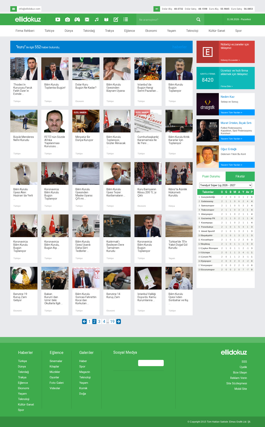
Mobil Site (241, 389)
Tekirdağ (89, 31)
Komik (83, 388)
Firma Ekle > (227, 86)
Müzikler (55, 372)
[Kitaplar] (106, 19)
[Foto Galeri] (67, 19)
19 (112, 321)
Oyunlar (54, 377)
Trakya (109, 31)
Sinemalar (56, 361)
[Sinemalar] (87, 19)
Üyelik (243, 367)
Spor (238, 31)
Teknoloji (192, 31)
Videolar (55, 388)
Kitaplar (54, 366)
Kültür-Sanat (217, 31)
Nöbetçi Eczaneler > (230, 60)
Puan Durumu (211, 176)
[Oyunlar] (77, 19)
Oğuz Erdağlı (228, 149)
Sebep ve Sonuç (229, 101)
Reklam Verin (238, 378)
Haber (83, 361)
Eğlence (129, 31)
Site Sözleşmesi (236, 383)
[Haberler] (126, 19)
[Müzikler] (96, 19)
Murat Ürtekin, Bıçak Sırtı (236, 123)
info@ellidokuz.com (29, 9)
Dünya (69, 31)
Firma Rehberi (25, 31)
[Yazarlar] (116, 19)
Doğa (82, 393)
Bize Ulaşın (240, 372)
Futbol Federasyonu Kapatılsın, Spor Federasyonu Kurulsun (236, 131)
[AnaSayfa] (28, 19)
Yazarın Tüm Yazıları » (231, 112)
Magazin (84, 372)
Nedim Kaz (228, 97)
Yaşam (171, 31)
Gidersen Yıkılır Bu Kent (233, 154)
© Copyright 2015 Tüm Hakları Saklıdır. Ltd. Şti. (219, 421)
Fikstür (240, 176)
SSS (244, 361)
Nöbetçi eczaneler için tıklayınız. (235, 46)
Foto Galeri (57, 383)
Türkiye (49, 31)
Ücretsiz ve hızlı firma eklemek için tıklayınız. (234, 72)
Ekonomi (151, 31)
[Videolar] (58, 19)
